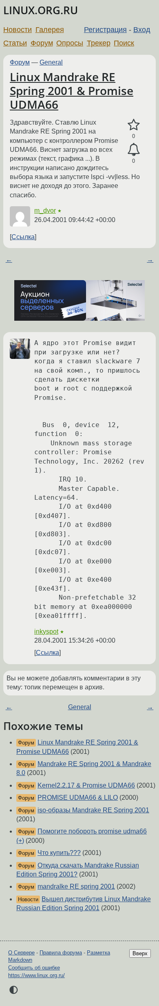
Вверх (140, 953)
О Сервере (21, 953)
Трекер (98, 43)
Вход (141, 30)
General (51, 62)
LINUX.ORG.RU (40, 10)
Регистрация (105, 30)
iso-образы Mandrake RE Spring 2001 (93, 810)
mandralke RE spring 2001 (76, 886)
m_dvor (45, 210)
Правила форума (61, 953)
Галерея (49, 30)
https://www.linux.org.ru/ (36, 975)
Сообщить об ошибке (34, 968)
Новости (17, 30)
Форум (42, 43)
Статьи (15, 43)
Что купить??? (59, 852)
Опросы (69, 43)
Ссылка (23, 236)
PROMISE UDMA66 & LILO (78, 797)
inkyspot (46, 631)
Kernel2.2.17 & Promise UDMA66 (86, 785)
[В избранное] (133, 125)
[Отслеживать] (133, 149)
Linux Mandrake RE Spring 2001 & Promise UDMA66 (71, 90)
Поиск (124, 43)
